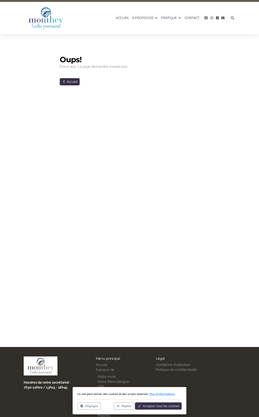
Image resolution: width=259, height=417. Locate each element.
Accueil (71, 81)
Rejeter (127, 406)
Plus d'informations (162, 394)
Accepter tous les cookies (161, 406)
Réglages (91, 406)
